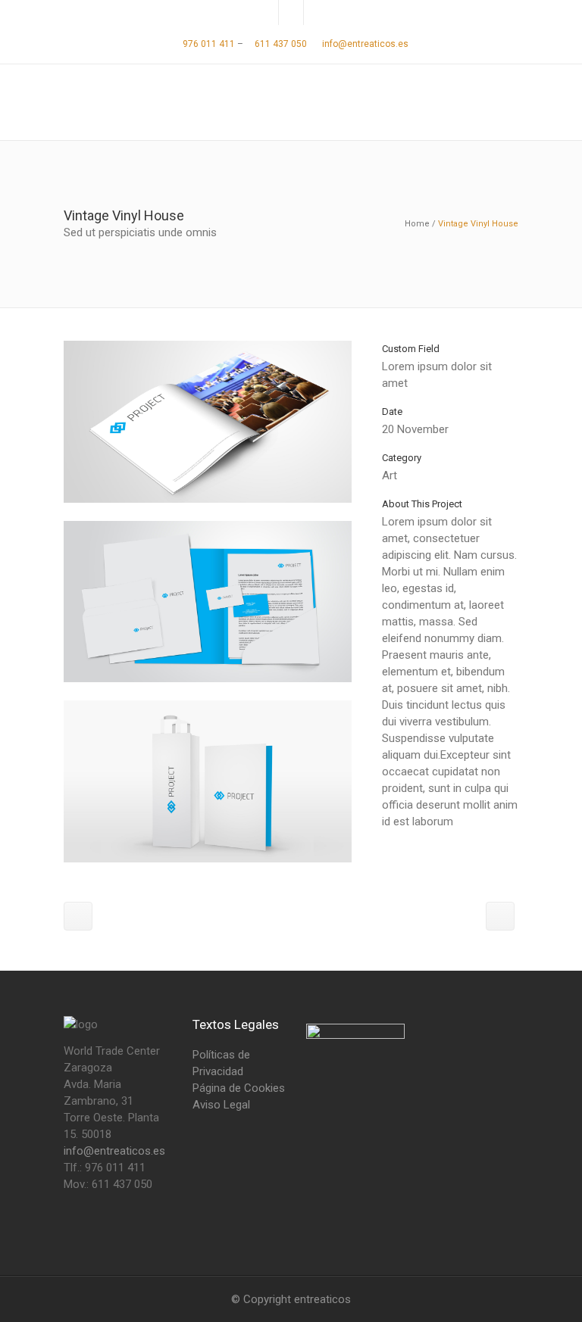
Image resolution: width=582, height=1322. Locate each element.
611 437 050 (279, 44)
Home (417, 224)
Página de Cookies (238, 1088)
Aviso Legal (221, 1105)
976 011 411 (207, 44)
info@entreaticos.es (365, 44)
